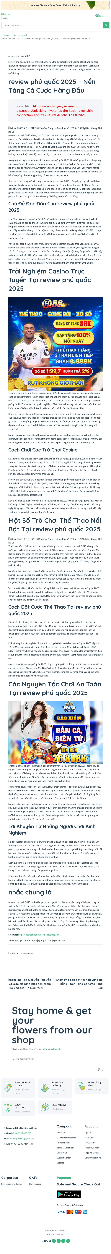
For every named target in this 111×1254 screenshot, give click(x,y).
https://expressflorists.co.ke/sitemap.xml (39, 934)
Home (6, 35)
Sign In (88, 1132)
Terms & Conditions (65, 1147)
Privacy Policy (63, 1142)
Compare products (93, 1157)
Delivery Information (66, 1137)
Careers (60, 1162)
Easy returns (59, 1104)
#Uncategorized (27, 953)
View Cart (89, 1137)
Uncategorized (20, 35)
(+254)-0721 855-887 (21, 1133)
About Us (61, 1132)
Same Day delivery (57, 1084)
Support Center (64, 1157)
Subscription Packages (11, 1184)
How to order (35, 1184)
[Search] (106, 25)
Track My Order (92, 1147)
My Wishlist (90, 1142)
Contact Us (62, 1152)
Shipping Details (92, 1152)
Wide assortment (21, 1106)
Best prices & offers (22, 1084)
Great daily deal (94, 1084)
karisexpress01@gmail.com (22, 1138)
